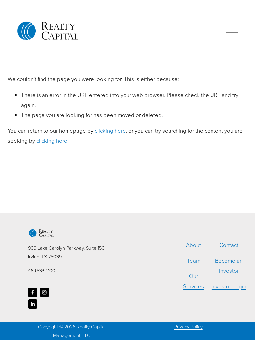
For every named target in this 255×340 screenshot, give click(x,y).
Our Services (193, 281)
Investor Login (229, 286)
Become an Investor (229, 265)
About (193, 245)
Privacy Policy (188, 326)
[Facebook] (32, 292)
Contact (228, 245)
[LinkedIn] (32, 304)
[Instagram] (44, 292)
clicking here (110, 130)
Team (193, 260)
